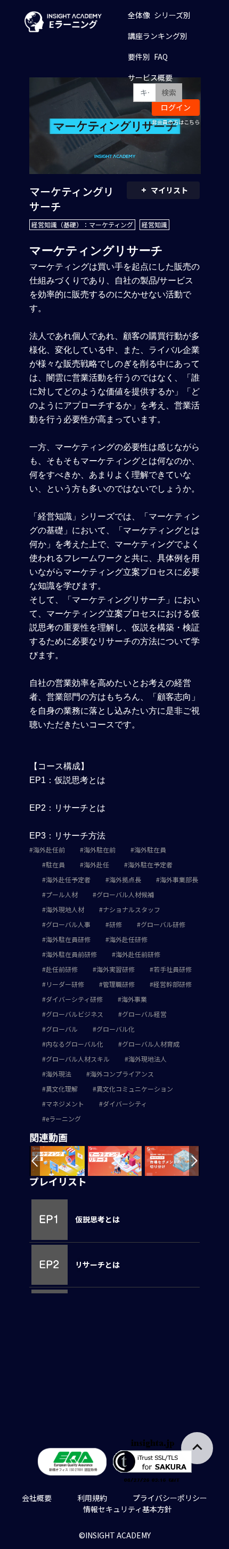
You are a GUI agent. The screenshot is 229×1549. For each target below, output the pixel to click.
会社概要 (37, 1497)
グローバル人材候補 (125, 894)
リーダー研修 (65, 984)
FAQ (161, 56)
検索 (168, 92)
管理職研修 (119, 984)
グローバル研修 (163, 924)
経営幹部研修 (172, 984)
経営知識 (154, 224)
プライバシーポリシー (170, 1497)
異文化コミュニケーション (134, 1088)
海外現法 (58, 1073)
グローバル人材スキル (78, 1058)
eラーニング (63, 1118)
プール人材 (62, 894)
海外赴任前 (49, 849)
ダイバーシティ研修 (74, 998)
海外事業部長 (179, 879)
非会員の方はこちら (176, 122)
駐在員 (55, 864)
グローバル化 (115, 1028)
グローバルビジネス (74, 1013)
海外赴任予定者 (68, 879)
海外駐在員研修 (68, 939)
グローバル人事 (68, 924)
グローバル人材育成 (150, 1043)
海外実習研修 (115, 969)
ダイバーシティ (125, 1103)
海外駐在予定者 (150, 864)
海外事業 (134, 998)
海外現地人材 (65, 909)
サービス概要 (150, 77)
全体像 (139, 15)
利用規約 (92, 1497)
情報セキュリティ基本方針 (127, 1509)
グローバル (62, 1028)
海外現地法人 (147, 1058)
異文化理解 (62, 1088)
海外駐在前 (100, 849)
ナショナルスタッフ (131, 909)
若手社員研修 (172, 969)
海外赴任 (96, 864)
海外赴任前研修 (138, 954)
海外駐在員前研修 (71, 954)
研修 (115, 924)
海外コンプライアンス (122, 1073)
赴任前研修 (62, 969)
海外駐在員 (150, 849)
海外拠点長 (125, 879)
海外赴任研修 (128, 939)
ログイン (176, 107)
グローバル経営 (144, 1013)
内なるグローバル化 (74, 1043)
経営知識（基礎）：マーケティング (82, 224)
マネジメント (65, 1103)
